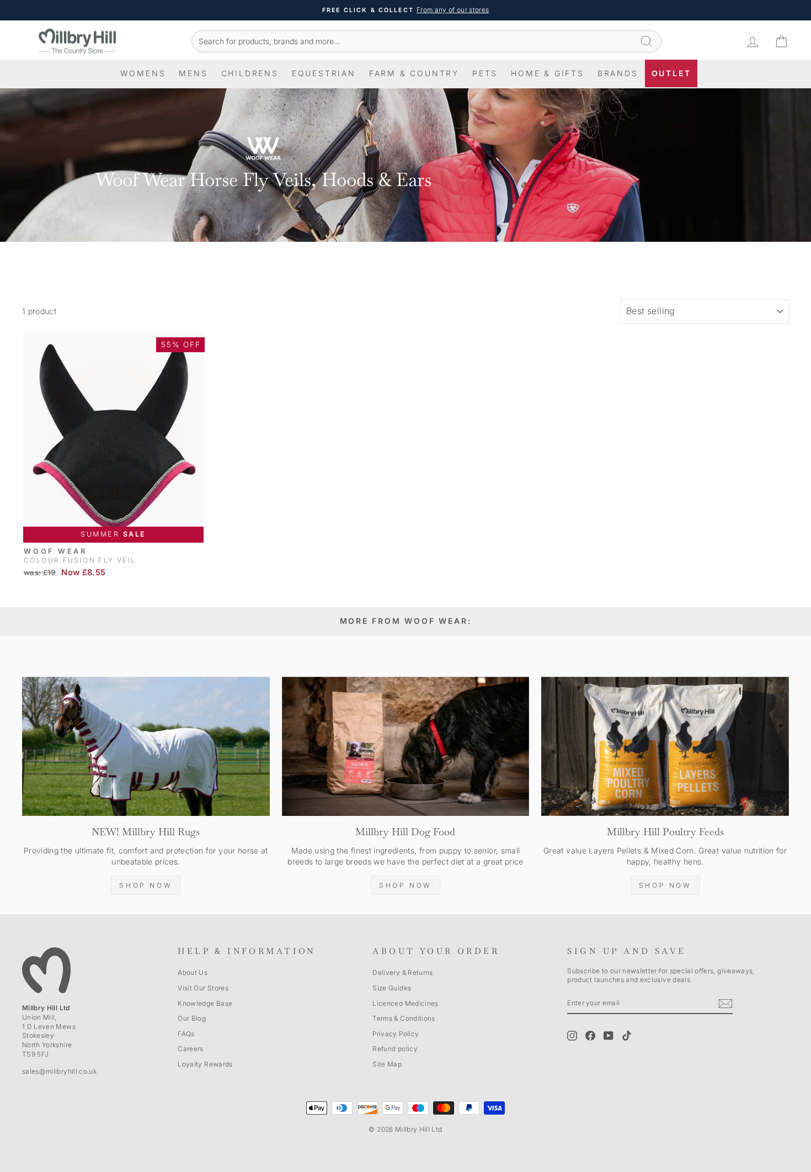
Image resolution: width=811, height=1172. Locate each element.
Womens (143, 73)
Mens (193, 73)
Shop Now (145, 885)
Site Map (387, 1064)
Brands (617, 73)
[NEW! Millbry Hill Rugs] (146, 746)
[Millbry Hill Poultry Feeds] (665, 746)
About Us (192, 972)
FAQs (186, 1034)
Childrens (250, 73)
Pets (485, 73)
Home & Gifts (547, 73)
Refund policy (395, 1048)
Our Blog (192, 1018)
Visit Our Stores (203, 988)
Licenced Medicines (405, 1003)
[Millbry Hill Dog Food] (406, 746)
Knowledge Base (205, 1003)
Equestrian (324, 73)
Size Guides (391, 988)
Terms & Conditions (403, 1018)
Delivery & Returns (402, 972)
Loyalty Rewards (205, 1064)
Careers (190, 1048)
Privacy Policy (395, 1034)
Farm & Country (414, 73)
